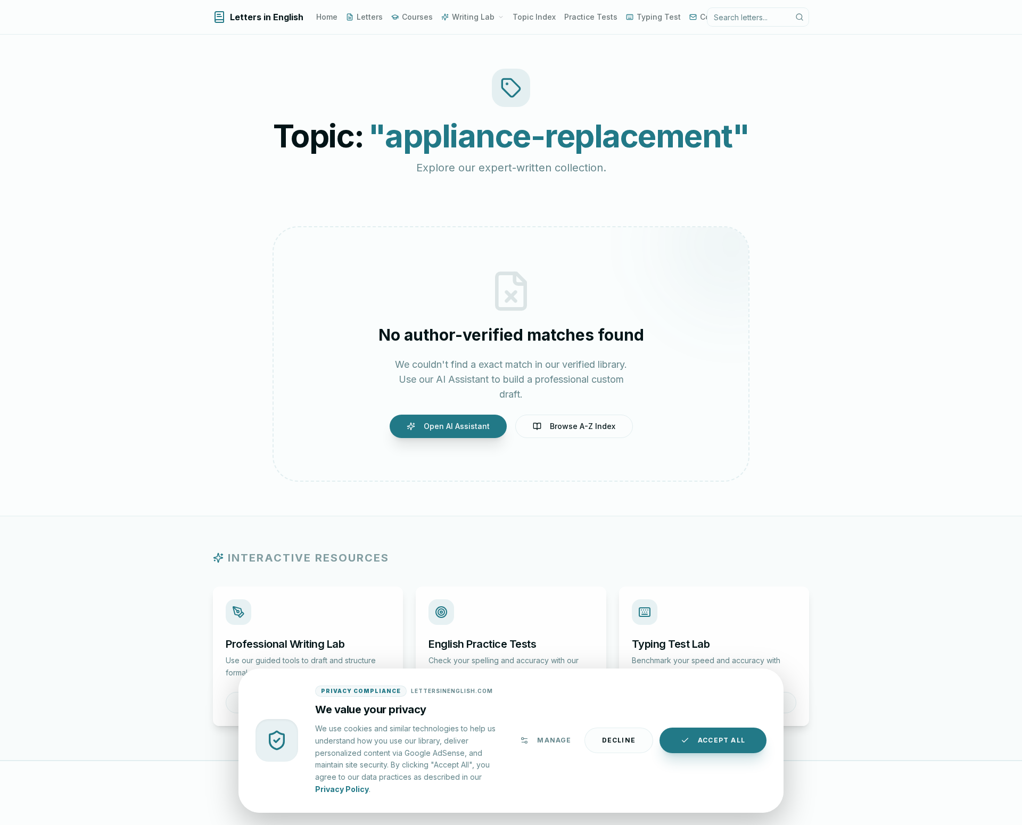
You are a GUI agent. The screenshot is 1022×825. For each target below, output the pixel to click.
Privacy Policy (342, 788)
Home (326, 16)
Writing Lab (473, 16)
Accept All (721, 740)
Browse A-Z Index (582, 426)
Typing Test (659, 16)
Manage (554, 740)
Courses (417, 16)
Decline (619, 740)
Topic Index (534, 16)
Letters (370, 16)
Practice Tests (590, 16)
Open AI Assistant (457, 426)
